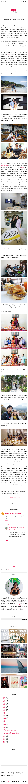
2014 (4, 736)
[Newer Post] (2, 566)
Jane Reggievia (12, 527)
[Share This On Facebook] (10, 503)
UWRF (22, 167)
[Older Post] (26, 566)
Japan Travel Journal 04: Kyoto (11, 732)
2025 (4, 697)
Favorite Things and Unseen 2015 (12, 733)
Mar (5, 726)
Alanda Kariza (5, 165)
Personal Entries (15, 497)
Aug (5, 718)
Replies (8, 524)
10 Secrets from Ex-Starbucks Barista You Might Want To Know (14, 636)
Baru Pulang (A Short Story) (14, 664)
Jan (5, 729)
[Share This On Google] (18, 503)
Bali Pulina (13, 251)
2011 (4, 741)
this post (9, 54)
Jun (5, 721)
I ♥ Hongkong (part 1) (14, 649)
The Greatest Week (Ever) (10, 730)
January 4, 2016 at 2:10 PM (16, 513)
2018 (4, 707)
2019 (4, 706)
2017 (4, 709)
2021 (4, 703)
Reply (6, 520)
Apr (5, 724)
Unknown (7, 513)
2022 (4, 701)
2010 (4, 742)
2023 (4, 700)
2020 (4, 704)
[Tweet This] (12, 503)
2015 (4, 735)
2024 (4, 698)
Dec (5, 712)
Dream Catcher (15, 184)
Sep (5, 717)
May (5, 723)
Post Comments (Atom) (13, 569)
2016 (4, 711)
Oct (5, 715)
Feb (5, 727)
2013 (4, 738)
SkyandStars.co (9, 781)
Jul (5, 720)
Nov (5, 714)
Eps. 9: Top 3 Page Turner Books (14, 680)
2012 (4, 739)
